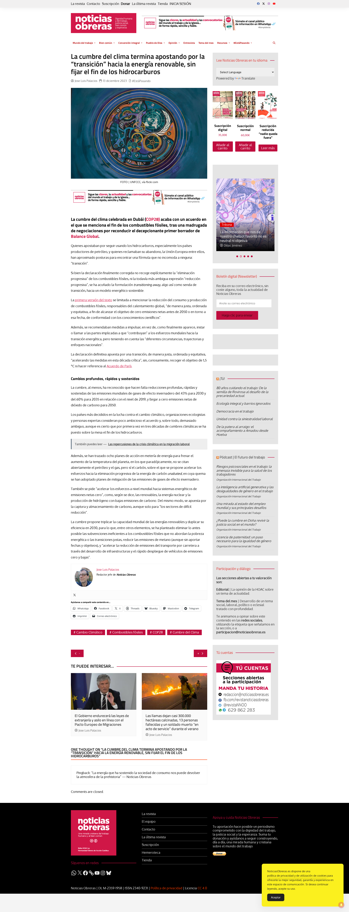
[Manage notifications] (341, 905)
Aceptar (275, 897)
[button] (237, 256)
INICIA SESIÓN (180, 4)
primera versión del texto (93, 300)
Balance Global (84, 236)
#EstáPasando (241, 43)
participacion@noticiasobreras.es (240, 632)
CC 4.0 (202, 888)
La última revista (144, 4)
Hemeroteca (151, 852)
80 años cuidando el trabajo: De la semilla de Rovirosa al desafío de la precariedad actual (242, 392)
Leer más (268, 148)
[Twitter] (74, 595)
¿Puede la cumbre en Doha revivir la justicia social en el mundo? (242, 522)
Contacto (93, 4)
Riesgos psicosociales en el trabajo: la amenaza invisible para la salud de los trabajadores (244, 470)
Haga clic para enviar (237, 315)
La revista (78, 4)
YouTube (274, 3)
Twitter (263, 3)
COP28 (158, 632)
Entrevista (189, 43)
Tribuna (227, 224)
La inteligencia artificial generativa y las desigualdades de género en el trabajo (244, 489)
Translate (248, 78)
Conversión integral (129, 43)
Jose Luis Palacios (86, 81)
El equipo (149, 821)
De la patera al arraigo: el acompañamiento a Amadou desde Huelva (242, 430)
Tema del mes (206, 43)
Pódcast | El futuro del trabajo (242, 457)
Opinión (173, 43)
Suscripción (110, 4)
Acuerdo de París (119, 366)
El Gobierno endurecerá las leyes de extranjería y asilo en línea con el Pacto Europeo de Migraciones (102, 720)
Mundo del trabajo (83, 43)
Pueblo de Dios (154, 43)
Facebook (258, 3)
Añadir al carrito (222, 146)
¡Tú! (222, 378)
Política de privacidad (166, 888)
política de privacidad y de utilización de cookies (297, 875)
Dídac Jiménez (233, 245)
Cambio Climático (89, 632)
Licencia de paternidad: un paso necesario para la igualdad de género (243, 539)
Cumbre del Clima (186, 632)
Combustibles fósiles (127, 632)
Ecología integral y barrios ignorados (243, 403)
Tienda (163, 4)
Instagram (269, 3)
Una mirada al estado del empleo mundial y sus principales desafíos (241, 506)
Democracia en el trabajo (235, 411)
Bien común (105, 43)
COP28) (153, 219)
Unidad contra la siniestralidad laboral (244, 419)
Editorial (222, 589)
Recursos (222, 43)
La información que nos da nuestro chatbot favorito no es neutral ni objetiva (243, 236)
